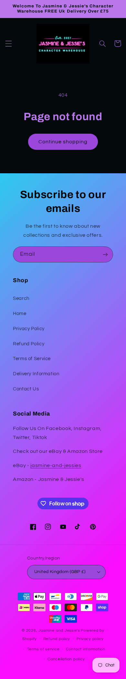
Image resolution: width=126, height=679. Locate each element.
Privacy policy (90, 639)
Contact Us (26, 389)
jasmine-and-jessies (55, 465)
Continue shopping (63, 141)
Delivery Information (36, 373)
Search (21, 298)
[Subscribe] (105, 254)
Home (19, 313)
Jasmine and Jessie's (59, 630)
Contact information (85, 649)
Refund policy (56, 639)
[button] (8, 43)
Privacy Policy (29, 328)
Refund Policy (28, 343)
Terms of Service (32, 358)
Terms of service (43, 649)
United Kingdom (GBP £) (59, 571)
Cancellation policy (66, 659)
